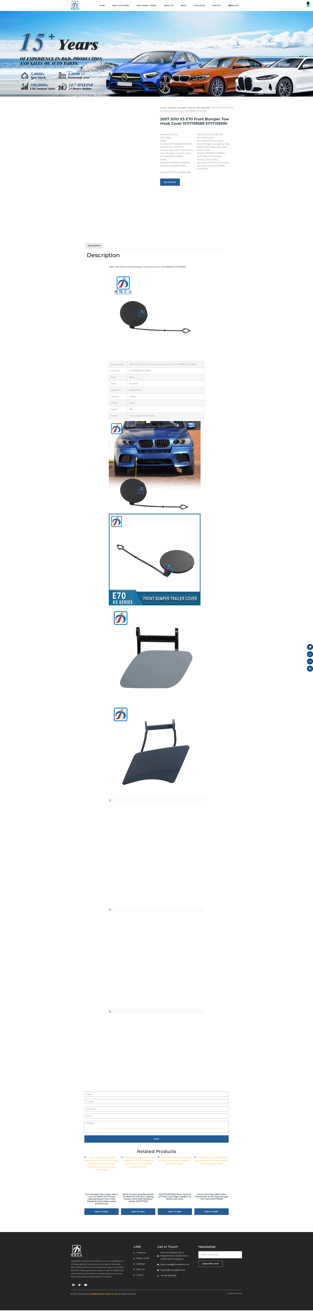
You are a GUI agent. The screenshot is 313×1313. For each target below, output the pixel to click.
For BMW (182, 108)
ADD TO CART (101, 1168)
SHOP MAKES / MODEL (147, 5)
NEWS (183, 5)
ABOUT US (168, 5)
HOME (102, 5)
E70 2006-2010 (203, 108)
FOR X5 (191, 108)
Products (172, 108)
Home (163, 108)
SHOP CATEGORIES (120, 5)
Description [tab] (94, 202)
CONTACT (216, 5)
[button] (151, 108)
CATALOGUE (199, 5)
